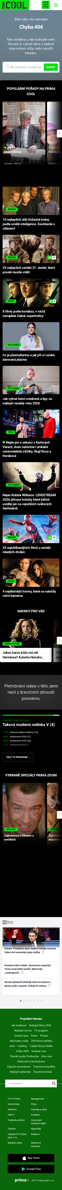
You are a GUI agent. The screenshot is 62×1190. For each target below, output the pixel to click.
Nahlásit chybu (15, 1142)
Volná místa (13, 1104)
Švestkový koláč (42, 1071)
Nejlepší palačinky (20, 1071)
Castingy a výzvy (39, 1109)
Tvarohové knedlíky (44, 1066)
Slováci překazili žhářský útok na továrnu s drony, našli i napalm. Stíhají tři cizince (27, 984)
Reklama (12, 1109)
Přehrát (11, 148)
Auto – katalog (18, 1046)
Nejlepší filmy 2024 (40, 1025)
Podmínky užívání (16, 1120)
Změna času (21, 1035)
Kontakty (35, 1114)
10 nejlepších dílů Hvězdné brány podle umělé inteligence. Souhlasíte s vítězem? (29, 224)
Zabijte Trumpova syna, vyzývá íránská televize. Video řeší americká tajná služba (30, 950)
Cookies (12, 1128)
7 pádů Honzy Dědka (41, 1046)
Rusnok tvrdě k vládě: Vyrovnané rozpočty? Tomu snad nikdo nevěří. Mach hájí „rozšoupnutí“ (27, 969)
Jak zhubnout (19, 1025)
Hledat (50, 67)
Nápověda (36, 1128)
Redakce (35, 1134)
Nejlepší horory (23, 1030)
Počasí (44, 1035)
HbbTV (11, 1114)
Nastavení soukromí (36, 1144)
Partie (34, 1035)
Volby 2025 (22, 1051)
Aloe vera (46, 1056)
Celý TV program (17, 757)
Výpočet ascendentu (18, 1066)
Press (34, 1104)
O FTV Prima (14, 1098)
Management (37, 1098)
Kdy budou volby (19, 1040)
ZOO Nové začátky (41, 1040)
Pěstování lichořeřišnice (31, 1061)
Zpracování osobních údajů (38, 1122)
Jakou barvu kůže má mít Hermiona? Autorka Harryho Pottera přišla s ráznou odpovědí (22, 655)
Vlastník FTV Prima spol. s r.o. (17, 1136)
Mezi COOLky (12, 152)
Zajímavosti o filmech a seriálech (19, 837)
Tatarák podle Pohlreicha (24, 1056)
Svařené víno (38, 1051)
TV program (41, 1030)
